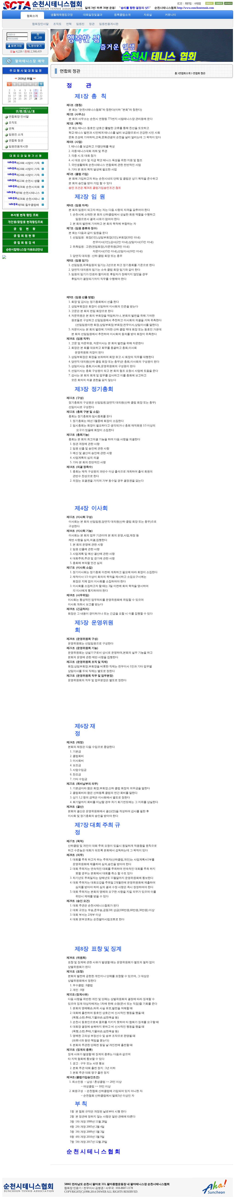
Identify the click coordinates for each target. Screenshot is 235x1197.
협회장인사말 (40, 24)
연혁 (69, 24)
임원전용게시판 (108, 24)
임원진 (80, 24)
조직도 (57, 24)
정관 (92, 24)
